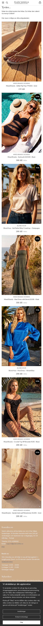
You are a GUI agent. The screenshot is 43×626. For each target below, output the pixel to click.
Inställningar (22, 611)
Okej (21, 622)
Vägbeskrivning (7, 562)
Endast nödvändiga (21, 617)
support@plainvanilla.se (14, 544)
